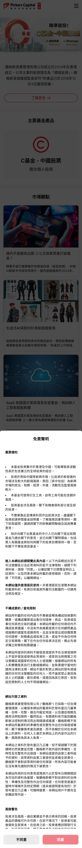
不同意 (21, 839)
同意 (60, 839)
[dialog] (41, 639)
